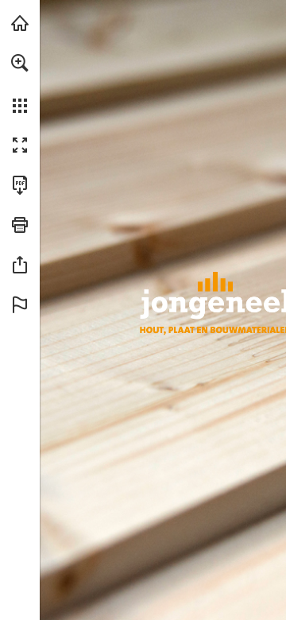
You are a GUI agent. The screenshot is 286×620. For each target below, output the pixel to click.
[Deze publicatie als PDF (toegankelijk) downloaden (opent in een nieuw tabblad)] (20, 185)
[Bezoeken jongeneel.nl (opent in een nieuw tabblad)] (20, 23)
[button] (20, 63)
